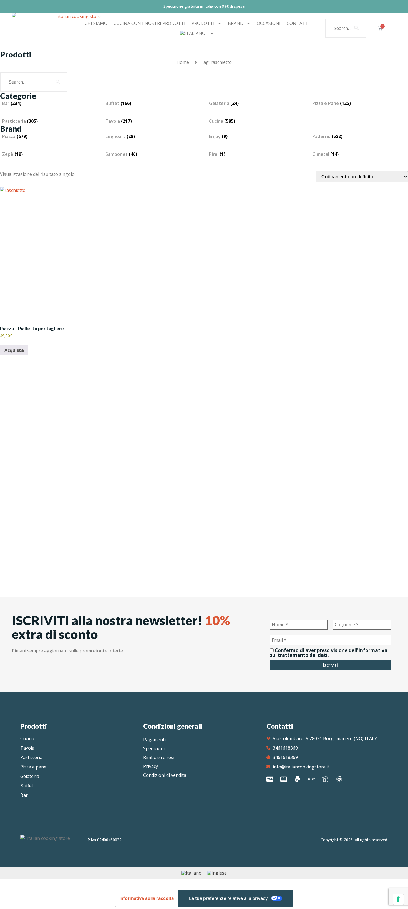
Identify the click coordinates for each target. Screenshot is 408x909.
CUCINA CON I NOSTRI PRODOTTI (149, 23)
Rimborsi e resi (158, 757)
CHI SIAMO (96, 23)
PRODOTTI (203, 23)
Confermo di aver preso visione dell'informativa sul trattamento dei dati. (328, 652)
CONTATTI (298, 23)
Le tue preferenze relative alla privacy (228, 898)
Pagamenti (154, 740)
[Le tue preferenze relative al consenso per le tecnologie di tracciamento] (398, 899)
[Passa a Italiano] (191, 873)
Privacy (150, 766)
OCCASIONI (269, 23)
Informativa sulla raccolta (146, 898)
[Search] (356, 28)
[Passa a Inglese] (217, 873)
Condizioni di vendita (164, 775)
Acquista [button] (14, 350)
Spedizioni (154, 748)
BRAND (235, 23)
